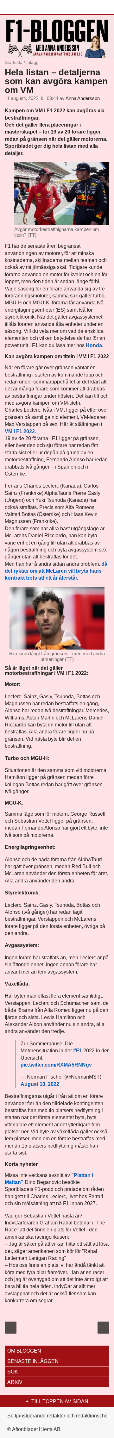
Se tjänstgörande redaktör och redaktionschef (58, 1415)
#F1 (77, 1050)
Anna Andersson (83, 98)
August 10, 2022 (40, 1084)
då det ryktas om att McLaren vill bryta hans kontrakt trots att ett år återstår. (56, 571)
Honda (94, 345)
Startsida (13, 62)
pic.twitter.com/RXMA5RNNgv (56, 1065)
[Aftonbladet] (28, 7)
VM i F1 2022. (20, 431)
